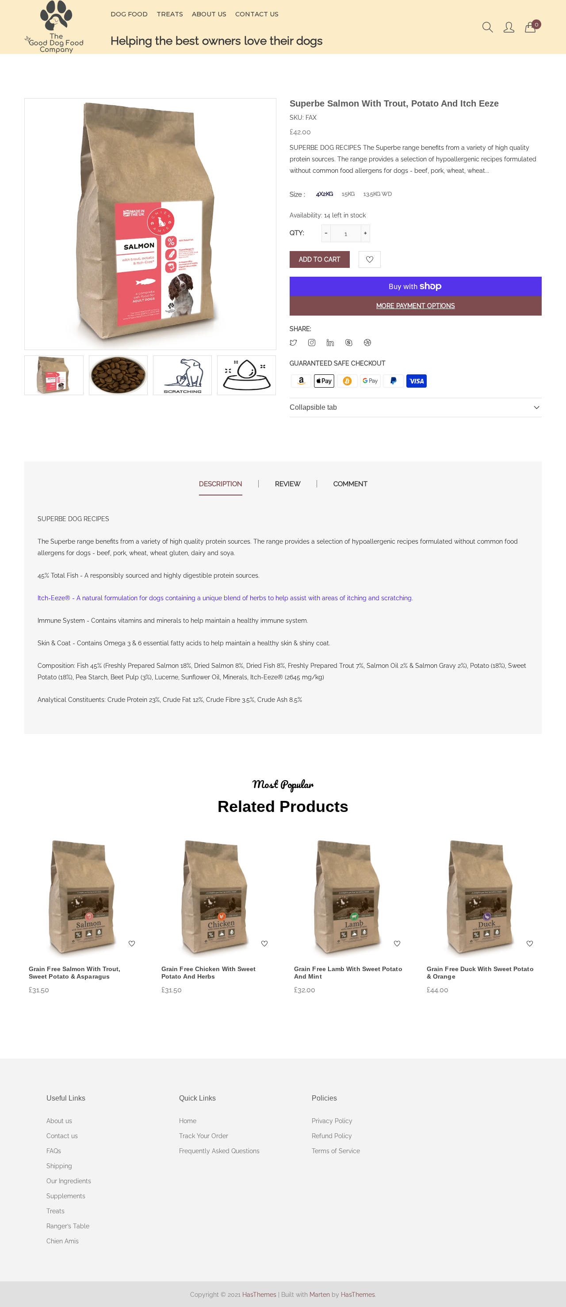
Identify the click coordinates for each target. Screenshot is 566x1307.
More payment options (415, 305)
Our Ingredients (68, 1181)
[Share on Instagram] (311, 343)
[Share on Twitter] (293, 343)
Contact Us (257, 14)
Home (187, 1120)
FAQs (53, 1151)
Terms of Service (336, 1151)
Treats (170, 14)
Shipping (59, 1166)
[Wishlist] (370, 259)
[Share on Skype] (348, 343)
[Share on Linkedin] (330, 343)
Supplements (65, 1196)
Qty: (297, 233)
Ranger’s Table (67, 1226)
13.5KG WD (377, 194)
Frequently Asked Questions (219, 1151)
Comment (350, 484)
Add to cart (319, 259)
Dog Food (129, 14)
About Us (209, 14)
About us (59, 1120)
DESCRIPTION (220, 484)
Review (288, 484)
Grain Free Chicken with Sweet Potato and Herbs (208, 972)
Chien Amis (62, 1241)
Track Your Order (203, 1135)
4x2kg (324, 194)
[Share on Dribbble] (367, 343)
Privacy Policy (332, 1120)
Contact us (62, 1135)
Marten (320, 1294)
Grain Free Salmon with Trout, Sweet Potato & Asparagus (74, 972)
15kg (348, 194)
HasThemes (259, 1294)
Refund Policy (332, 1135)
